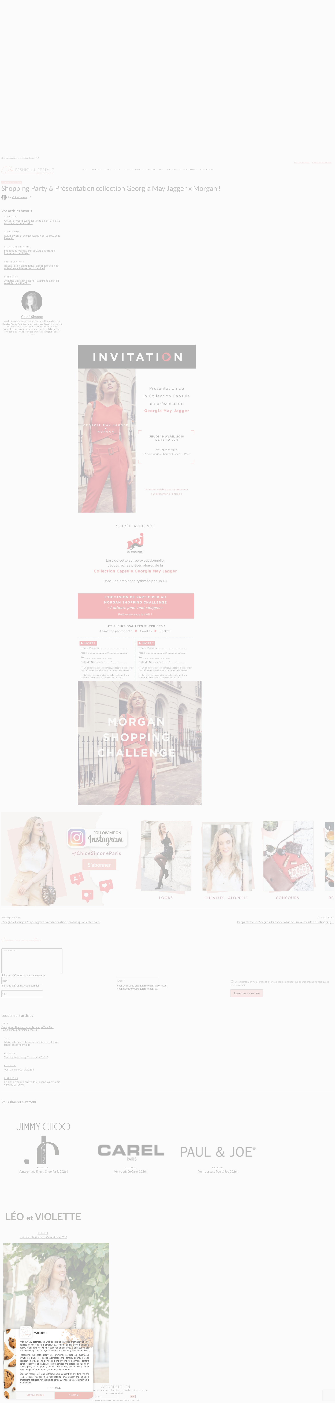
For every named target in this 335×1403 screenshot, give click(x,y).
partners (37, 1342)
